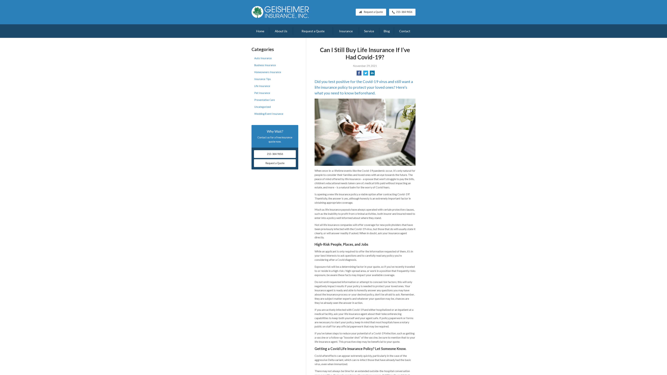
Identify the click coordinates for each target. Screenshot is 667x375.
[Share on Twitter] (365, 74)
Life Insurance (262, 86)
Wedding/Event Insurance (268, 113)
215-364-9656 (404, 11)
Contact (404, 31)
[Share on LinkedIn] (372, 74)
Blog (387, 31)
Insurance (346, 31)
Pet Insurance (262, 92)
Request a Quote (373, 11)
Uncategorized (262, 106)
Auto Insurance (263, 58)
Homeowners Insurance (267, 72)
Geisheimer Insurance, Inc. (280, 12)
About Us (281, 31)
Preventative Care (264, 99)
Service (369, 31)
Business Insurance (265, 65)
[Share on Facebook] (359, 74)
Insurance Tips (262, 79)
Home (260, 31)
